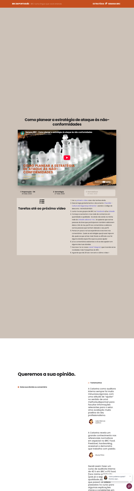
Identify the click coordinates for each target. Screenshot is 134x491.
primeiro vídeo (82, 200)
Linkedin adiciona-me (86, 219)
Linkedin (112, 211)
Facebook (100, 211)
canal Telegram (95, 247)
